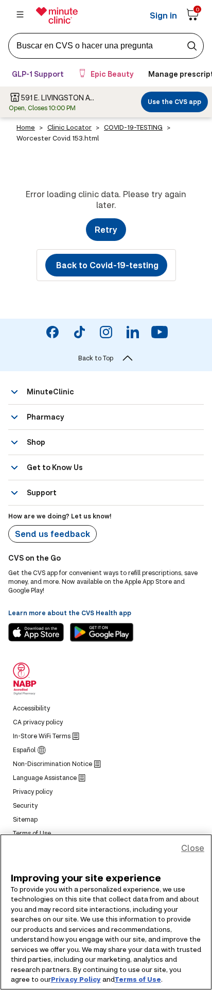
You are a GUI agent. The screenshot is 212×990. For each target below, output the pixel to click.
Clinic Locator (69, 127)
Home (25, 127)
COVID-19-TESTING (133, 127)
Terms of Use (138, 979)
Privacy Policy (76, 979)
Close (192, 847)
